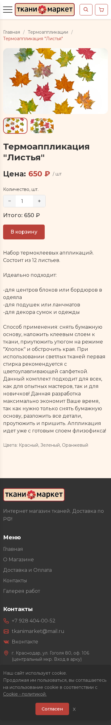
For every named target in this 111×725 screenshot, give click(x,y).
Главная (11, 32)
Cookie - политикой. (25, 694)
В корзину (23, 232)
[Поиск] (86, 9)
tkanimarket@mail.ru (38, 631)
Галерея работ (21, 591)
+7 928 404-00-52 (34, 621)
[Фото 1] (15, 126)
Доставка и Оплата (27, 570)
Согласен (52, 709)
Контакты (15, 581)
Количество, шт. (21, 189)
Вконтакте (25, 642)
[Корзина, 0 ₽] (101, 9)
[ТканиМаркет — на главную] (34, 494)
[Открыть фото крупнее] (55, 81)
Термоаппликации (48, 32)
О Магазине (18, 560)
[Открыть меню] (7, 9)
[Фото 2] (42, 126)
